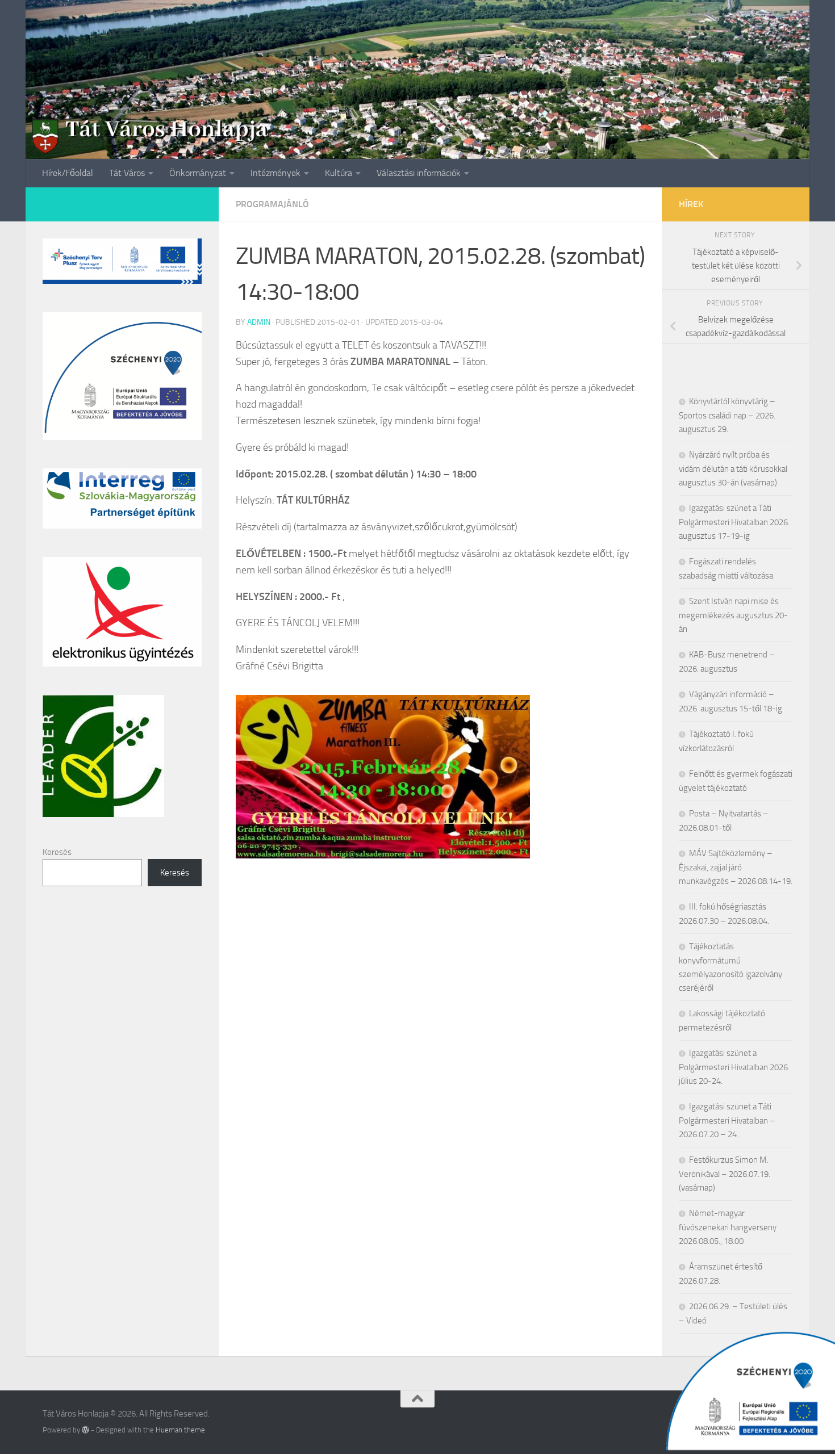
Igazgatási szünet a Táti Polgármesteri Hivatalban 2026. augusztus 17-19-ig (734, 522)
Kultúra (338, 172)
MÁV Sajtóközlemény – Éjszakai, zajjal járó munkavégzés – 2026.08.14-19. (735, 867)
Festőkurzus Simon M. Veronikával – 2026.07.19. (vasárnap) (724, 1174)
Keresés (57, 852)
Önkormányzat (197, 172)
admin (258, 322)
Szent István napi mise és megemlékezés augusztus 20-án (733, 615)
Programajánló (272, 204)
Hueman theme (180, 1430)
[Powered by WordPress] (85, 1430)
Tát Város (127, 172)
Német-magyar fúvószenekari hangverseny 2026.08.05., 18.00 (727, 1227)
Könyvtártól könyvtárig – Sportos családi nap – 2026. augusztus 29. (727, 415)
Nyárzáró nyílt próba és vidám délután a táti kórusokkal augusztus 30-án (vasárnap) (733, 469)
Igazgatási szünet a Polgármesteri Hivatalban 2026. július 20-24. (734, 1067)
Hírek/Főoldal (67, 172)
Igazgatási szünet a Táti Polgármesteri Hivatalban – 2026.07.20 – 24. (727, 1120)
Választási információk (419, 172)
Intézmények (275, 172)
